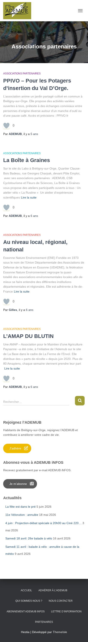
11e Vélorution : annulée (21, 514)
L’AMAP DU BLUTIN (28, 336)
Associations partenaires (22, 73)
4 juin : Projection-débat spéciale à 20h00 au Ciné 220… (43, 523)
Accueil (26, 590)
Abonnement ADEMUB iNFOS (26, 611)
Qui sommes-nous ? (28, 600)
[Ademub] (18, 10)
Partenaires (44, 621)
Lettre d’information (66, 611)
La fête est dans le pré (20, 506)
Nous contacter (61, 600)
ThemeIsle (60, 632)
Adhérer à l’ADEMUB (52, 590)
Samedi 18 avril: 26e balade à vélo (28, 538)
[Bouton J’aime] (6, 125)
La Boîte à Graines (26, 160)
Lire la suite (29, 197)
